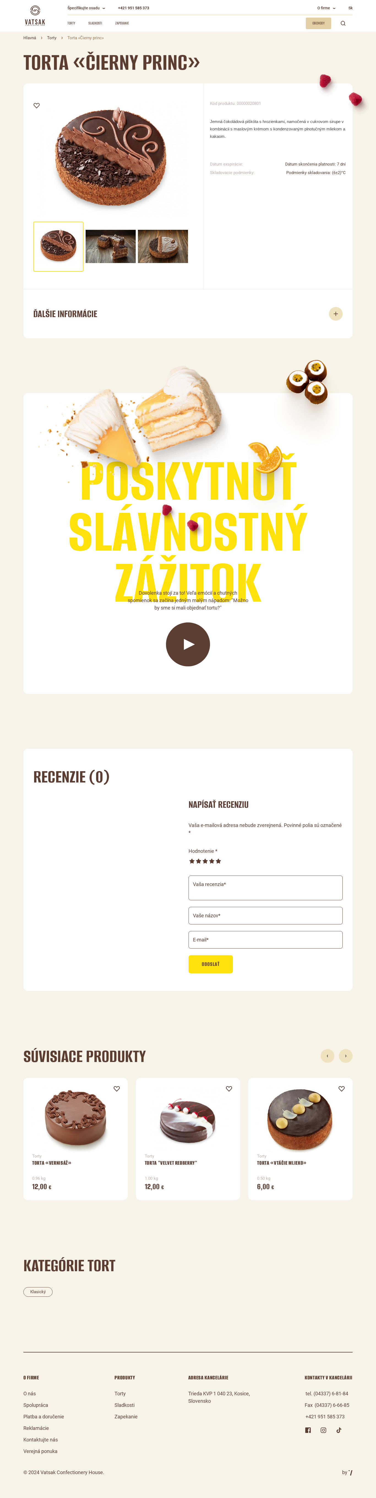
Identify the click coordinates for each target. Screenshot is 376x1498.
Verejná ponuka (40, 1451)
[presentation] (327, 1056)
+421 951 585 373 (133, 8)
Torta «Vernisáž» (52, 1163)
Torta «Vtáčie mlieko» (282, 1163)
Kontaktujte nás (40, 1440)
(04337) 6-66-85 (332, 1405)
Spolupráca (35, 1405)
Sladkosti (95, 23)
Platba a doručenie (43, 1416)
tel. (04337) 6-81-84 (327, 1393)
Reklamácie (36, 1428)
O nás (29, 1393)
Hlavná (29, 37)
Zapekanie (122, 23)
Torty (71, 23)
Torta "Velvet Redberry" (171, 1163)
